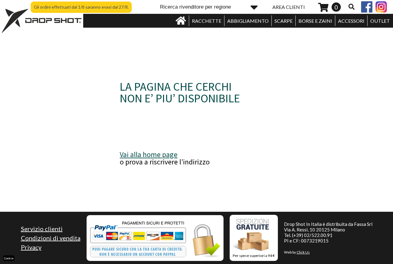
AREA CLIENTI (288, 7)
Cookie (9, 258)
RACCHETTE (206, 21)
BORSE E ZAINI (315, 21)
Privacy (31, 247)
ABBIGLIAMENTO (248, 21)
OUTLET (380, 21)
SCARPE (283, 21)
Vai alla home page (148, 154)
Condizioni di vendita (50, 238)
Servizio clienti (42, 228)
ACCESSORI (351, 21)
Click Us (303, 252)
